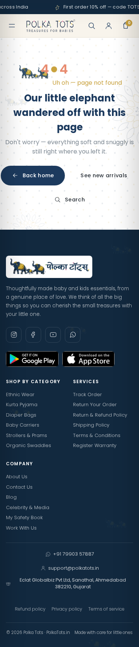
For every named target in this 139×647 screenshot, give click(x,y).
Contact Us (19, 487)
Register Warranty (94, 445)
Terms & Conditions (96, 435)
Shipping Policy (91, 424)
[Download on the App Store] (88, 359)
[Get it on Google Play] (32, 359)
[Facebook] (33, 335)
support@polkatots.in (73, 568)
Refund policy (30, 609)
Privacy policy (67, 609)
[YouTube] (53, 335)
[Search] (91, 25)
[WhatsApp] (72, 335)
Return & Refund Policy (100, 414)
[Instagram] (13, 335)
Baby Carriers (22, 424)
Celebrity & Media (27, 507)
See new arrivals (103, 175)
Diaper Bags (21, 414)
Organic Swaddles (28, 445)
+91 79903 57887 (73, 553)
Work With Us (21, 527)
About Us (16, 476)
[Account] (108, 25)
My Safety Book (24, 517)
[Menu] (11, 25)
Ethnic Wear (20, 394)
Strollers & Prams (26, 435)
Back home (38, 175)
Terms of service (106, 609)
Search (75, 199)
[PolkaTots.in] (50, 26)
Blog (11, 497)
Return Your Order (95, 404)
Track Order (87, 394)
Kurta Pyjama (21, 404)
